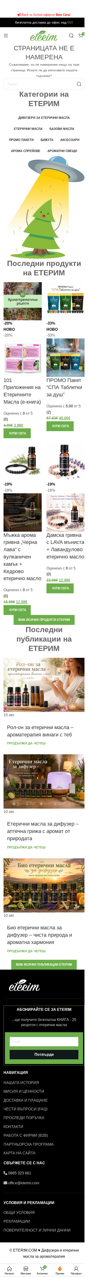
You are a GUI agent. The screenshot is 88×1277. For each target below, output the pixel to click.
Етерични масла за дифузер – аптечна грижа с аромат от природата (43, 831)
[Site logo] (44, 35)
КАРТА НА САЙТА (19, 1153)
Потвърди (44, 1054)
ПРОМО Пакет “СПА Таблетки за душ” (64, 387)
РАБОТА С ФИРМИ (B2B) (26, 1135)
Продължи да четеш (26, 743)
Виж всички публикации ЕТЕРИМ (44, 964)
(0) (6, 419)
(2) (48, 412)
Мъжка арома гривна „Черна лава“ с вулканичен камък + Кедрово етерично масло (22, 557)
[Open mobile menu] (6, 35)
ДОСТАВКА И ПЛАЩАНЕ (26, 1100)
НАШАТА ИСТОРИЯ (21, 1083)
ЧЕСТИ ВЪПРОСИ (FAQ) (25, 1109)
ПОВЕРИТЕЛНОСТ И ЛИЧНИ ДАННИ (37, 1230)
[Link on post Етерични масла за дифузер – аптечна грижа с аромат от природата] (44, 784)
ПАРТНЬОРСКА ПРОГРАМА (29, 1144)
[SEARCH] (79, 84)
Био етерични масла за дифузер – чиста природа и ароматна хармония (39, 935)
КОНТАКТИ (13, 1127)
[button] (17, 433)
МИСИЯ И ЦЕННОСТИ (24, 1091)
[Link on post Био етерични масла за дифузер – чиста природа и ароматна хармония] (44, 888)
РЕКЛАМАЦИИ (17, 1221)
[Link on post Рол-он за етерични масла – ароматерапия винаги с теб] (44, 688)
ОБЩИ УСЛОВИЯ (19, 1213)
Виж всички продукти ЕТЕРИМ (44, 620)
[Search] (71, 35)
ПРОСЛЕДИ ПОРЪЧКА (24, 1118)
